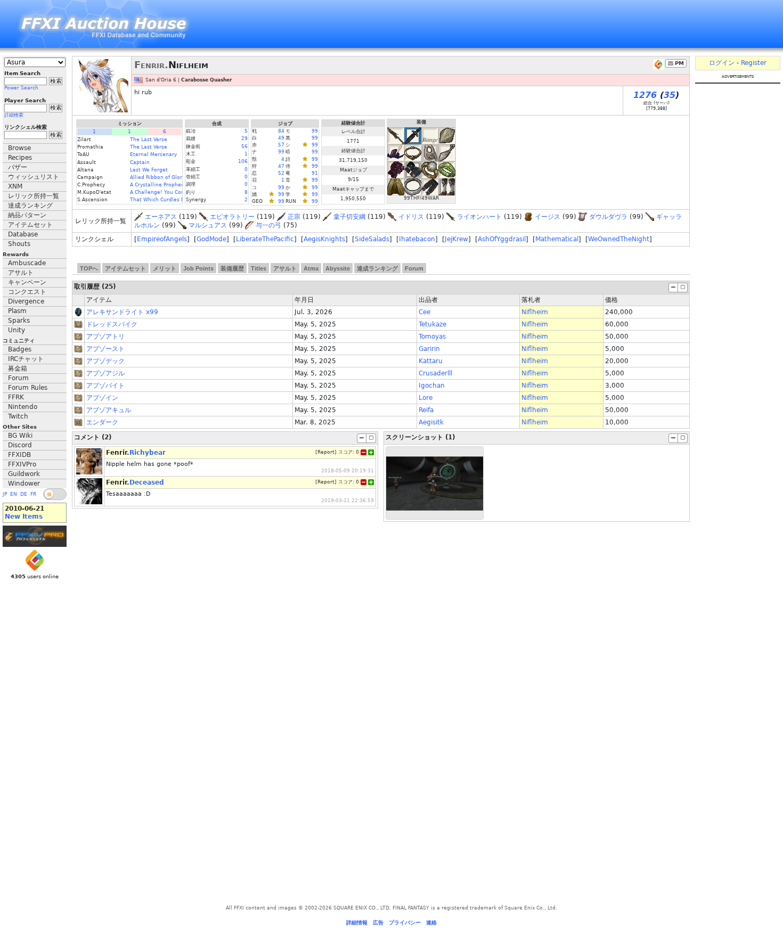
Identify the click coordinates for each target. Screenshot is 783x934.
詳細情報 (357, 922)
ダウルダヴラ (608, 216)
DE (23, 494)
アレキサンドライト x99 (122, 312)
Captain (140, 162)
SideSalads (372, 239)
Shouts (19, 244)
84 (281, 131)
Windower (24, 483)
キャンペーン (27, 282)
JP (5, 494)
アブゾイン (102, 398)
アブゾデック (105, 361)
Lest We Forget (149, 170)
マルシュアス (208, 225)
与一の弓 (268, 225)
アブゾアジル (105, 373)
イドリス (411, 216)
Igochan (432, 385)
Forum (18, 378)
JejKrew (456, 239)
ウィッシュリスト (33, 177)
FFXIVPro (22, 464)
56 (244, 146)
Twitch (18, 416)
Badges (19, 349)
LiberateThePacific (265, 239)
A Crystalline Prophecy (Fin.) (165, 184)
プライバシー (405, 922)
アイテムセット (30, 224)
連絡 (431, 922)
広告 (378, 922)
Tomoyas (432, 336)
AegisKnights (324, 239)
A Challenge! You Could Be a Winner (176, 192)
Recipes (20, 157)
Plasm (17, 311)
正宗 (294, 216)
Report (326, 452)
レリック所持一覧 (33, 196)
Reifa (426, 410)
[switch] (55, 494)
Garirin (429, 349)
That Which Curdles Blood (162, 199)
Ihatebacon (417, 239)
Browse (19, 148)
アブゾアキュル (108, 410)
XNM (15, 186)
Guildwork (24, 474)
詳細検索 (13, 115)
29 (244, 138)
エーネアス (161, 216)
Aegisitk (431, 422)
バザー (17, 167)
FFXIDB (19, 454)
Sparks (19, 320)
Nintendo (22, 407)
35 (669, 95)
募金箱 (17, 368)
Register (753, 63)
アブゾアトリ (105, 336)
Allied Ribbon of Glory (157, 177)
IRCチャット (26, 359)
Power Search (21, 88)
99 (315, 131)
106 (243, 161)
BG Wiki (20, 435)
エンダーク (102, 422)
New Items (24, 516)
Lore (426, 398)
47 (281, 166)
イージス (547, 216)
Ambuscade (27, 263)
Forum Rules (27, 387)
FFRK (16, 397)
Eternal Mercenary (153, 154)
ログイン (722, 63)
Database (23, 234)
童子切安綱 (349, 216)
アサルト (21, 272)
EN (13, 494)
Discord (20, 445)
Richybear (147, 452)
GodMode (211, 239)
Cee (424, 312)
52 (281, 173)
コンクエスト (27, 292)
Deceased (146, 482)
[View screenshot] (435, 483)
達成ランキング (30, 205)
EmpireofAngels (162, 239)
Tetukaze (432, 324)
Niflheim (534, 312)
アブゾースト (105, 349)
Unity (16, 330)
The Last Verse (148, 139)
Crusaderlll (435, 373)
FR (33, 494)
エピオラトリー (232, 216)
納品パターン (27, 215)
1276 (645, 95)
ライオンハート (479, 216)
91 (315, 173)
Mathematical (556, 239)
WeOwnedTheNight (618, 239)
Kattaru (431, 361)
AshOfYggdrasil (502, 239)
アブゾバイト (105, 385)
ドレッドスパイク (111, 324)
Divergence (26, 301)
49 (281, 138)
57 (281, 145)
